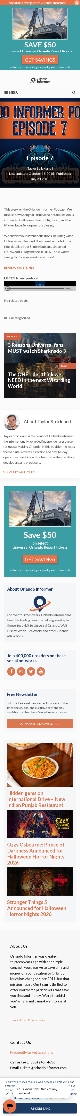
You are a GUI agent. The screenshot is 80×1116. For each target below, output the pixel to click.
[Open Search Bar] (74, 92)
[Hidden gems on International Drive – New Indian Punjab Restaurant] (40, 784)
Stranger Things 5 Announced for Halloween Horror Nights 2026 (36, 908)
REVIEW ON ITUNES (19, 267)
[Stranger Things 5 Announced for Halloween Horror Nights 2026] (40, 893)
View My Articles (19, 472)
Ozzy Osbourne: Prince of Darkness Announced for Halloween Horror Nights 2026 (35, 853)
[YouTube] (41, 671)
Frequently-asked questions (31, 1052)
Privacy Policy (36, 1020)
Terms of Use (18, 1020)
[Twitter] (31, 671)
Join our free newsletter (40, 723)
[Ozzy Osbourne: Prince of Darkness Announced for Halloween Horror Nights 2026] (40, 835)
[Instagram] (21, 671)
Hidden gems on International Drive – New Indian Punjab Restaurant (36, 799)
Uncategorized (19, 318)
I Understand (40, 1108)
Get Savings (40, 60)
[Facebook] (11, 671)
